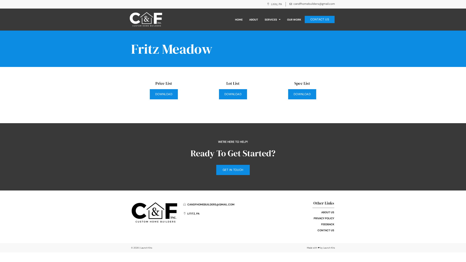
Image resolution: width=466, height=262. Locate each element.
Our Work (294, 19)
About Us (327, 212)
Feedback (327, 224)
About (253, 19)
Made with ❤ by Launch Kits (321, 247)
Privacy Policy (324, 218)
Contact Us (325, 230)
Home (239, 19)
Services (271, 19)
